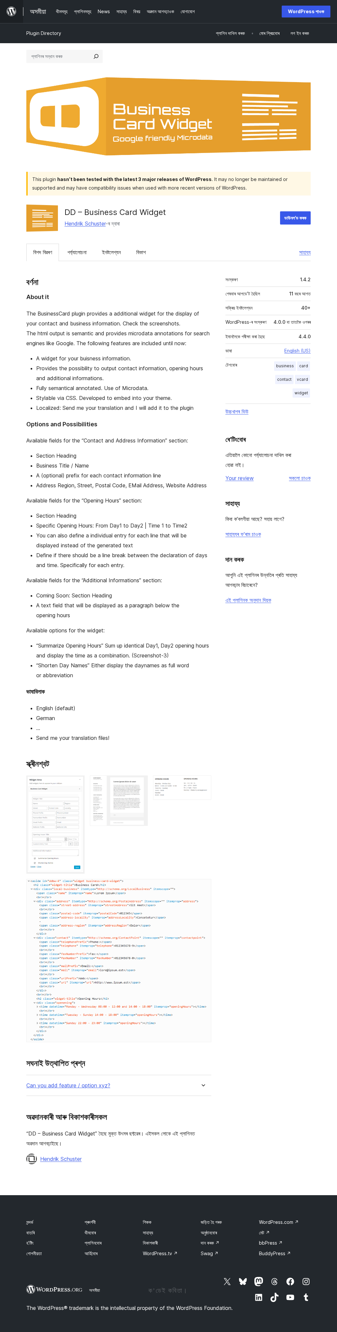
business (285, 365)
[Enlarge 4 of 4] (202, 888)
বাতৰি (30, 1232)
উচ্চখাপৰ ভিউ (236, 411)
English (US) (297, 350)
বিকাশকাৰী (150, 1243)
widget (301, 392)
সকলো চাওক (300, 478)
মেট (264, 1232)
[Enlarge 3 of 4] (202, 784)
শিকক (147, 1222)
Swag (210, 1253)
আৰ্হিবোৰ (91, 1253)
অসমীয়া (94, 1290)
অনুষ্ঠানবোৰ (209, 1232)
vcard (302, 379)
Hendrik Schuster (85, 223)
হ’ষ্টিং (30, 1243)
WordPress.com (279, 1222)
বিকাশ (141, 252)
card (303, 365)
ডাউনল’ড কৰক (295, 218)
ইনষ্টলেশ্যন (111, 252)
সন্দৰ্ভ (29, 1222)
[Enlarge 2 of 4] (139, 784)
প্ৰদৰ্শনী (90, 1222)
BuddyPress (275, 1253)
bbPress (271, 1243)
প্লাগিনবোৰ (93, 1243)
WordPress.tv (160, 1253)
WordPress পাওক (306, 11)
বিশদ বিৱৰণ (42, 252)
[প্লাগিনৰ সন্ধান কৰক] (96, 56)
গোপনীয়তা (34, 1253)
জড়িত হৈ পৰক (211, 1222)
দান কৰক (210, 1243)
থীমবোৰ (90, 1232)
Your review (239, 478)
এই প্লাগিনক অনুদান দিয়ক (248, 600)
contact (284, 379)
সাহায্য (305, 252)
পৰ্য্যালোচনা (77, 252)
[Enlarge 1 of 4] (75, 784)
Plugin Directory (43, 33)
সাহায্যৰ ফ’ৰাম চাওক (243, 534)
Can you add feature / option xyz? (68, 1085)
